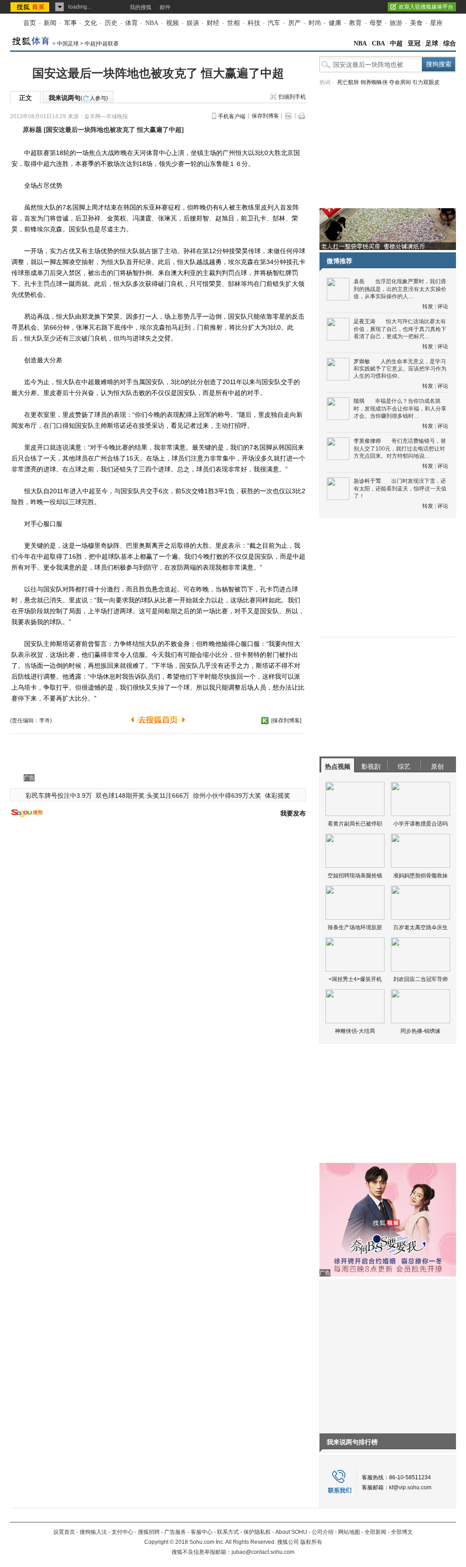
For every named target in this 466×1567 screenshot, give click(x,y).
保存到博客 (265, 116)
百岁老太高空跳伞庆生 (420, 927)
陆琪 (359, 401)
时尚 (315, 23)
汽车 (274, 23)
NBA (151, 23)
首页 (29, 23)
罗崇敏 (362, 361)
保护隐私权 (257, 1532)
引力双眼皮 (426, 82)
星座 (436, 23)
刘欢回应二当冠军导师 (420, 979)
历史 (111, 23)
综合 (449, 43)
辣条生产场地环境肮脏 (355, 927)
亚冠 (414, 43)
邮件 (165, 7)
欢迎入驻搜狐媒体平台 (426, 7)
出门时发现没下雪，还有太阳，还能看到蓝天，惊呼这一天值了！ (400, 488)
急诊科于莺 (367, 481)
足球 (431, 43)
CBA (378, 43)
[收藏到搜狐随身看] (264, 720)
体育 (131, 23)
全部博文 (402, 1532)
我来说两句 (78, 97)
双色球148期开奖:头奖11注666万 (142, 795)
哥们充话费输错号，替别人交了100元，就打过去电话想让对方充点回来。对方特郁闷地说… (400, 448)
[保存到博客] (286, 720)
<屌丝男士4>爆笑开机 (355, 979)
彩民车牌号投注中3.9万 (58, 795)
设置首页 (64, 1532)
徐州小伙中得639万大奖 (227, 795)
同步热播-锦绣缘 (420, 1031)
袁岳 (359, 281)
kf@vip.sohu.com (410, 1487)
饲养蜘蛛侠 (374, 82)
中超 (396, 43)
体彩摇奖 (277, 795)
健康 (335, 23)
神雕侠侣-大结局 (355, 1031)
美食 (416, 23)
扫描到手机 (292, 97)
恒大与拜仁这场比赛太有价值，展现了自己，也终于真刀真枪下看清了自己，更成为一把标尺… (400, 329)
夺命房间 (400, 82)
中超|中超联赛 (102, 43)
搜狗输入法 (93, 1532)
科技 (254, 23)
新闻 (50, 23)
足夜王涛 (364, 321)
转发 (427, 306)
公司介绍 (323, 1532)
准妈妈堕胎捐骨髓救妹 (420, 875)
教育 (355, 23)
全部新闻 (375, 1532)
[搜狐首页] (30, 7)
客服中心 (202, 1532)
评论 (442, 306)
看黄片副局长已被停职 (355, 824)
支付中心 (122, 1532)
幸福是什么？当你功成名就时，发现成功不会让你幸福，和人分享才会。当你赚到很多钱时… (400, 408)
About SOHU (291, 1532)
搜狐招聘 (149, 1532)
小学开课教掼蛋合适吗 (420, 824)
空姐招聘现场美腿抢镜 (355, 875)
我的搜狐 (141, 7)
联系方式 (228, 1532)
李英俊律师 (367, 441)
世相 (233, 23)
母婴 (376, 23)
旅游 (396, 23)
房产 (294, 23)
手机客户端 (231, 116)
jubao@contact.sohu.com (263, 1552)
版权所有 (311, 1542)
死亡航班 (348, 82)
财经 (213, 23)
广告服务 (175, 1532)
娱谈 (193, 23)
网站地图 (349, 1532)
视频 (172, 23)
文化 (90, 23)
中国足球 (68, 43)
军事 (70, 23)
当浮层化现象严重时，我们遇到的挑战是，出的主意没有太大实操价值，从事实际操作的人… (400, 289)
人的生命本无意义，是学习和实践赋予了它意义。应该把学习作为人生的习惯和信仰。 (400, 369)
